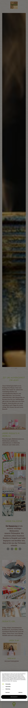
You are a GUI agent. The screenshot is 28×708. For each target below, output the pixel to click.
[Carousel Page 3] (16, 368)
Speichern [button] (7, 692)
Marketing (7, 689)
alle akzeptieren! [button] (14, 696)
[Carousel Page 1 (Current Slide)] (12, 368)
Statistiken (7, 686)
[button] (14, 704)
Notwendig (7, 684)
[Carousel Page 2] (14, 368)
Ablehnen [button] (20, 692)
